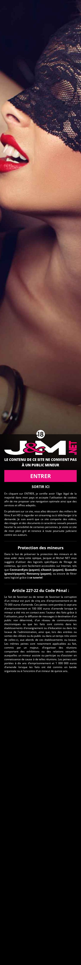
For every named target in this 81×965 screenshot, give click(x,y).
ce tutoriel (36, 577)
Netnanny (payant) (39, 573)
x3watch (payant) (52, 570)
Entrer (40, 476)
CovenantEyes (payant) (25, 570)
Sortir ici (40, 486)
